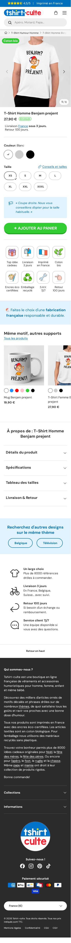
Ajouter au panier (37, 228)
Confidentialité (32, 928)
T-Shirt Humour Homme (25, 33)
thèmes (24, 706)
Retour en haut (35, 651)
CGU (46, 928)
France (23, 126)
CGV (55, 928)
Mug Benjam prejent (18, 397)
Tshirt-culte (19, 918)
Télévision (50, 543)
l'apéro (15, 761)
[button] (56, 12)
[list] (35, 71)
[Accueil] (5, 33)
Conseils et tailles (54, 167)
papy (16, 765)
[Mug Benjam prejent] (24, 365)
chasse (55, 761)
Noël (49, 752)
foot (28, 761)
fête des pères (33, 756)
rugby (39, 761)
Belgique (21, 543)
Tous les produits (16, 338)
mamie (29, 765)
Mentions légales (12, 928)
